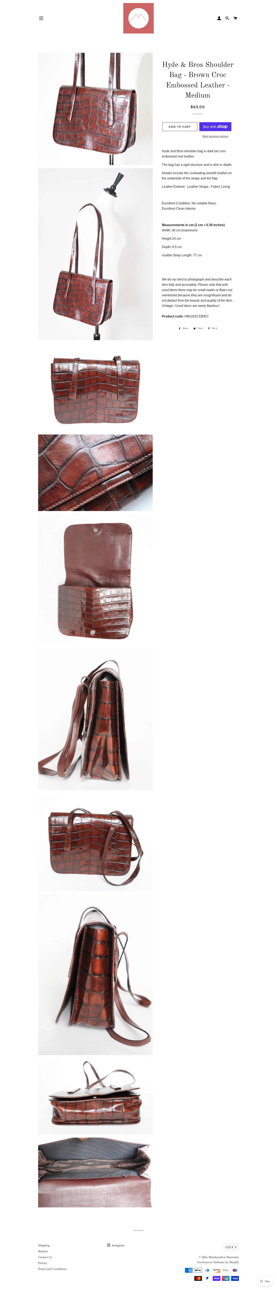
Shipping (43, 1245)
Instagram (118, 1245)
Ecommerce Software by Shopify (218, 1262)
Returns (43, 1251)
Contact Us (45, 1257)
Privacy (42, 1263)
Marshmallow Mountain (224, 1257)
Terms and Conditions (52, 1269)
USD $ (229, 1247)
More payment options (215, 136)
